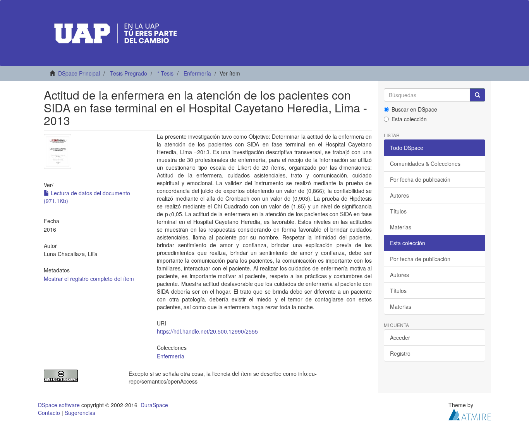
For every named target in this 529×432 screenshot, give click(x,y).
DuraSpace (154, 405)
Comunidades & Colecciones (425, 163)
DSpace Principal (79, 73)
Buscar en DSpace (414, 109)
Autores (399, 195)
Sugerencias (80, 413)
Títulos (398, 211)
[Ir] (477, 95)
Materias (400, 227)
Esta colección (409, 119)
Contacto (49, 413)
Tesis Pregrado (128, 73)
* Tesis (165, 73)
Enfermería (197, 73)
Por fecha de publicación (420, 179)
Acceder (400, 337)
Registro (400, 353)
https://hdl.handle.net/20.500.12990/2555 (207, 331)
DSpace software (59, 405)
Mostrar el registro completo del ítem (89, 278)
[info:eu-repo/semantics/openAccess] (80, 376)
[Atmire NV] (469, 413)
